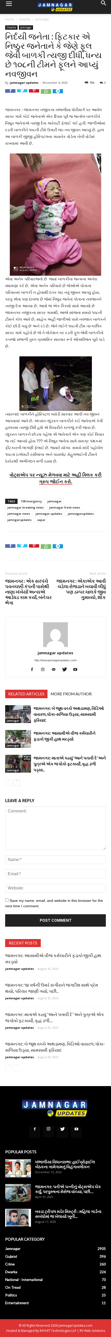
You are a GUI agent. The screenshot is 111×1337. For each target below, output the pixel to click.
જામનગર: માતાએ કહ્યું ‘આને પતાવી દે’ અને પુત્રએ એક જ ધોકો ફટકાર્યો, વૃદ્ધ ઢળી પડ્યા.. (70, 763)
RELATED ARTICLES (26, 693)
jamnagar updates (24, 82)
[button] (104, 7)
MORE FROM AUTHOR (71, 693)
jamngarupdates (19, 520)
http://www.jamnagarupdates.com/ (55, 660)
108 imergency (31, 501)
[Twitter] (66, 669)
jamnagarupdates (81, 514)
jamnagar (54, 501)
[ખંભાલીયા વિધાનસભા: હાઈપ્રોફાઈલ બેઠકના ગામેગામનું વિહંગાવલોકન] (18, 1168)
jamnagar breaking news (25, 507)
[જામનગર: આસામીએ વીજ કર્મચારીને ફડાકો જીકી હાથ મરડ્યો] (18, 739)
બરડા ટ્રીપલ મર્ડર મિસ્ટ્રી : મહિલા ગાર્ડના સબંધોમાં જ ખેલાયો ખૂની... (68, 1214)
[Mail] (55, 669)
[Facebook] (34, 669)
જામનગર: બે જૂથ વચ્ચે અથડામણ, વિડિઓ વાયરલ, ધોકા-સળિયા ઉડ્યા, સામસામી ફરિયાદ (69, 714)
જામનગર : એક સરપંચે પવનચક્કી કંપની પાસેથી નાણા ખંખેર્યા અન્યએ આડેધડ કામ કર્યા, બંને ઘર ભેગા (28, 591)
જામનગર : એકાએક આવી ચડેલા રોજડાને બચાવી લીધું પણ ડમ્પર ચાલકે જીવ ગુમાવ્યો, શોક (81, 589)
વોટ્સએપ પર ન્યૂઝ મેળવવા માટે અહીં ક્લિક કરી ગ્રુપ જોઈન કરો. (55, 478)
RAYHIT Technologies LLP (58, 1330)
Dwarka (24, 19)
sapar (41, 520)
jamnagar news (18, 514)
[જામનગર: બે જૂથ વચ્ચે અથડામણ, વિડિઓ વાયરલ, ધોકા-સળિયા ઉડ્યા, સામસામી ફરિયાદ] (18, 714)
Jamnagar (42, 19)
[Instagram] (45, 669)
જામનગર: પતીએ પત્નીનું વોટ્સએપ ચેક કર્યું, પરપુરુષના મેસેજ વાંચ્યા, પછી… (68, 1189)
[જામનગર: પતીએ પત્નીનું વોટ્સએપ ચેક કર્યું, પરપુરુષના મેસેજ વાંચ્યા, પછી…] (18, 1193)
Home (9, 19)
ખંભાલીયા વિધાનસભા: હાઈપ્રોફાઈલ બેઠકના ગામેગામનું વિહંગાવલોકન (65, 1164)
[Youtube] (77, 669)
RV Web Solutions (92, 1330)
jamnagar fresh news (64, 507)
